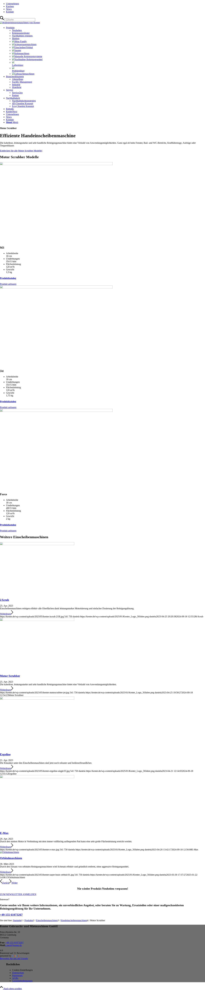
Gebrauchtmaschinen (24, 74)
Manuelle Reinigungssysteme (28, 56)
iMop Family (20, 41)
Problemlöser (18, 71)
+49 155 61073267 (11, 914)
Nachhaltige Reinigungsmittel (28, 59)
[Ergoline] (37, 699)
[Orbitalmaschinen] (9, 852)
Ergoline (5, 754)
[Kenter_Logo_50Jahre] (20, 22)
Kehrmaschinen (21, 53)
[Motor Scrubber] (37, 620)
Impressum (17, 975)
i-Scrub (4, 599)
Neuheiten (17, 30)
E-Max (4, 833)
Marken (15, 38)
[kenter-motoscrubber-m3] (56, 164)
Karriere (10, 6)
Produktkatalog (8, 278)
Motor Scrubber (10, 675)
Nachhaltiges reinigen (22, 35)
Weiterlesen (5, 614)
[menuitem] (105, 3)
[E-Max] (37, 777)
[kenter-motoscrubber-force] (56, 411)
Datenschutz (18, 972)
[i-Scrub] (37, 544)
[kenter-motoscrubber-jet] (56, 287)
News (9, 9)
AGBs (15, 978)
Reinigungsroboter (21, 33)
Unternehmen (12, 3)
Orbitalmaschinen (11, 858)
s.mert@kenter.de (13, 945)
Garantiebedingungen (22, 981)
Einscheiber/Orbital (23, 47)
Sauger (17, 50)
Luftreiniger (17, 65)
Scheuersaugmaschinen (25, 44)
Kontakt (10, 11)
